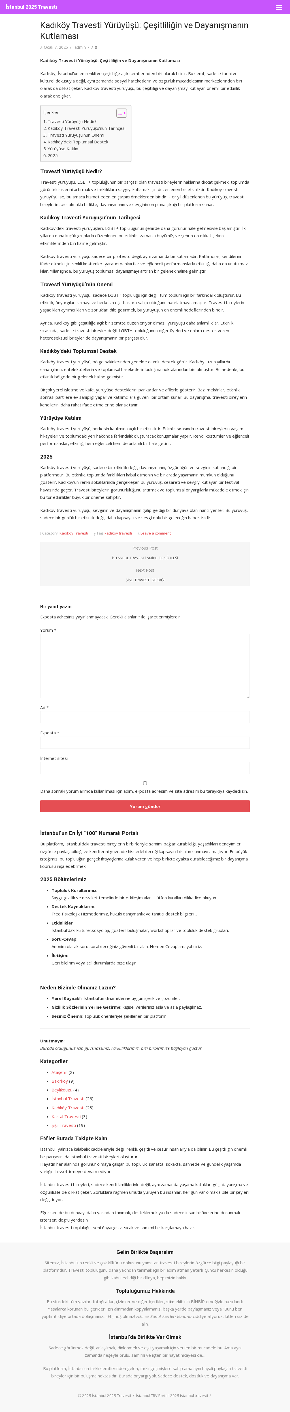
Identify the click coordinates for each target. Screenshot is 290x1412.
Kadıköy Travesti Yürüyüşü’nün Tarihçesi (86, 128)
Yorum (48, 630)
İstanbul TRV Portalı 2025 (157, 1395)
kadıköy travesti (118, 533)
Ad (44, 707)
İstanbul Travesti (68, 1098)
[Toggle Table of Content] (118, 113)
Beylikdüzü (62, 1090)
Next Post (145, 574)
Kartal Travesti (66, 1116)
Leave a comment (155, 533)
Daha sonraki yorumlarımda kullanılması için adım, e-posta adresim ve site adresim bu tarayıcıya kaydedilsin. (144, 791)
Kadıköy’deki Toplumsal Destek (78, 142)
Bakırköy (60, 1081)
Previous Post (145, 552)
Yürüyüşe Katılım (64, 148)
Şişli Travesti (64, 1125)
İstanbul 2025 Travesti (31, 7)
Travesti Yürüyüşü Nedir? (72, 121)
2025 (53, 155)
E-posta (49, 732)
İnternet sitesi (54, 758)
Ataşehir (59, 1072)
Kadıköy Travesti (73, 533)
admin (80, 47)
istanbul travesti (194, 1395)
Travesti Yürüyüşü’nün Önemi (76, 135)
